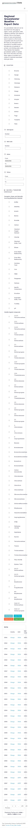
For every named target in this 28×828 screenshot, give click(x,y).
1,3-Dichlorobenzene (19, 403)
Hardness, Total (17, 264)
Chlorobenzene (18, 476)
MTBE (15, 522)
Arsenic (16, 211)
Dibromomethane (19, 499)
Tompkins (17, 119)
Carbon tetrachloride (18, 471)
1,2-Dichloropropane (19, 391)
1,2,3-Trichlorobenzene (19, 357)
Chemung (17, 79)
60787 (19, 777)
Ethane (16, 247)
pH (15, 308)
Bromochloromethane (20, 452)
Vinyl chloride (18, 559)
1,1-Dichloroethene (18, 345)
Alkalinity (17, 206)
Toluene (16, 546)
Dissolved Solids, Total (17, 242)
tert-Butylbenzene (18, 598)
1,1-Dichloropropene (19, 351)
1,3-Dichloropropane (19, 409)
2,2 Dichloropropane (19, 420)
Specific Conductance (18, 288)
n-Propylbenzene (18, 586)
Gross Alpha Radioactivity (18, 252)
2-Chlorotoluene (18, 426)
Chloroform (17, 485)
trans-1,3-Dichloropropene (19, 609)
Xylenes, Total (18, 564)
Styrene (16, 537)
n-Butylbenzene (18, 581)
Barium (16, 216)
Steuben (16, 107)
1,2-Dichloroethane (18, 385)
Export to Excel (19, 619)
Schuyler (16, 99)
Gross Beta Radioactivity (18, 258)
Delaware (17, 87)
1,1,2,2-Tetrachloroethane (19, 328)
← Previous (7, 807)
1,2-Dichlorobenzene (19, 380)
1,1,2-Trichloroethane (18, 334)
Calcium (16, 225)
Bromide (16, 220)
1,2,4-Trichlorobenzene (19, 368)
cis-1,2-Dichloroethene (18, 569)
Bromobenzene (18, 447)
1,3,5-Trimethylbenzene (19, 397)
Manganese (17, 278)
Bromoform (17, 461)
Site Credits (17, 825)
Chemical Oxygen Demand (16, 231)
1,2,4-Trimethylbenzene (19, 374)
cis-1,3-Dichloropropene (19, 575)
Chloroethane (18, 480)
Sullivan (16, 111)
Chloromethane (18, 490)
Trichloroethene (18, 550)
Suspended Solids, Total (17, 298)
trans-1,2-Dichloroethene (18, 604)
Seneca (16, 103)
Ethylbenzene (18, 508)
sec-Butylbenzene (18, 592)
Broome (16, 71)
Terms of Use (9, 825)
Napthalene (17, 532)
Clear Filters (18, 616)
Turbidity (16, 303)
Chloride (16, 237)
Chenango (17, 83)
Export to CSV (8, 619)
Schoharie (17, 95)
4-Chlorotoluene (18, 432)
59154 (19, 637)
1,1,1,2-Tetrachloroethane (19, 316)
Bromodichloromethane (21, 456)
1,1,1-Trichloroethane (18, 322)
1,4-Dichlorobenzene (19, 414)
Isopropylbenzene (19, 517)
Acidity (16, 202)
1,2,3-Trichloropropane (19, 362)
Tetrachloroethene (19, 541)
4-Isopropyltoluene (19, 437)
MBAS (15, 274)
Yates (15, 124)
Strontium (17, 293)
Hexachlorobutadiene (20, 512)
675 (22, 806)
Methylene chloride (17, 527)
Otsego (16, 91)
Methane (16, 283)
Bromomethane (18, 466)
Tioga (15, 115)
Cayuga (16, 75)
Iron (15, 269)
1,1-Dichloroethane (18, 339)
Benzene (16, 443)
